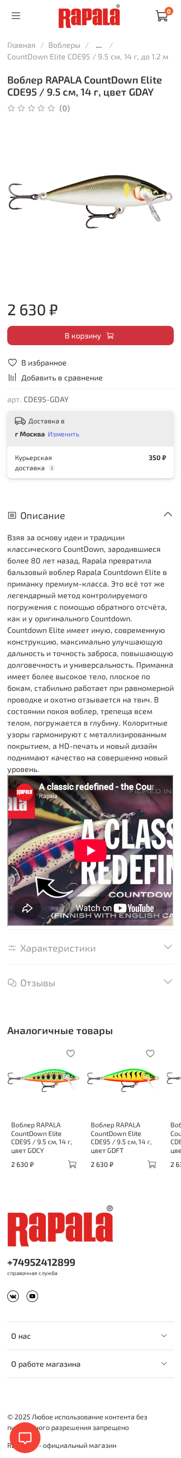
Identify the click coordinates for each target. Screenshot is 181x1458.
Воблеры (64, 44)
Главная (21, 44)
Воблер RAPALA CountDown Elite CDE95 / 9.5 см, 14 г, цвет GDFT (121, 1137)
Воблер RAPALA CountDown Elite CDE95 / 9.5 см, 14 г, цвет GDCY (41, 1137)
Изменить (63, 434)
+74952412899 (41, 1262)
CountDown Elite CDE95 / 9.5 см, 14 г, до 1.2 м (87, 56)
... (99, 45)
